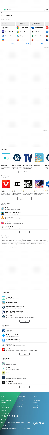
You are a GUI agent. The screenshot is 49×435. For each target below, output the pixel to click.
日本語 (2, 424)
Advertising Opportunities (20, 407)
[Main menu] (2, 9)
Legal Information (36, 400)
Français (17, 422)
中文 (14, 425)
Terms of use (35, 402)
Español (13, 422)
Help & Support (4, 402)
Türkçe (6, 425)
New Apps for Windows (24, 171)
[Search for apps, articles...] (43, 9)
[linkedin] (12, 416)
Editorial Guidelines (5, 405)
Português (18, 424)
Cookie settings (36, 407)
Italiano (28, 422)
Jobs (2, 404)
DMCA (34, 398)
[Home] (1, 12)
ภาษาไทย (3, 425)
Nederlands (9, 424)
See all (12, 43)
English (9, 422)
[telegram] (17, 416)
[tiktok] (7, 416)
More (24, 231)
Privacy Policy (36, 404)
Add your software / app (5, 408)
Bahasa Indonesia (22, 422)
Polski (14, 424)
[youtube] (15, 416)
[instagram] (5, 416)
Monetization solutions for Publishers (21, 399)
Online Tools (3, 410)
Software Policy (20, 404)
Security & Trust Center (6, 400)
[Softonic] (7, 9)
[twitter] (10, 416)
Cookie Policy (36, 405)
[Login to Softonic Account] (46, 9)
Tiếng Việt (11, 425)
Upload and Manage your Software (21, 402)
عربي (2, 422)
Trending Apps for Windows (22, 198)
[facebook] (2, 416)
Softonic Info (3, 398)
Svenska (26, 424)
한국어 (5, 424)
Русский (22, 424)
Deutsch (5, 422)
